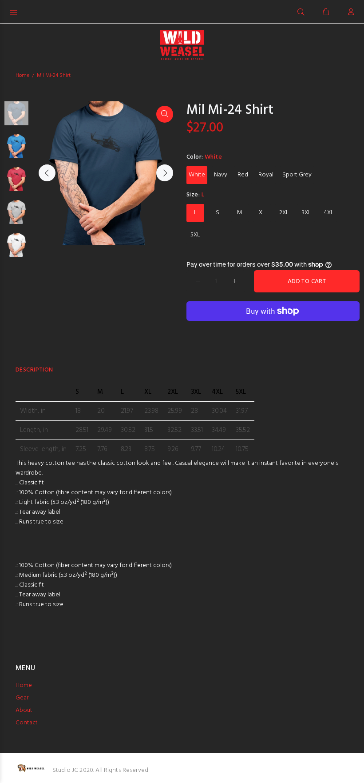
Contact (27, 723)
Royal (265, 175)
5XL (195, 235)
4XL (329, 213)
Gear (22, 698)
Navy (220, 175)
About (24, 710)
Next (164, 172)
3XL (306, 213)
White (197, 175)
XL (262, 213)
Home (22, 75)
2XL (284, 213)
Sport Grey (297, 175)
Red (242, 175)
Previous (47, 172)
